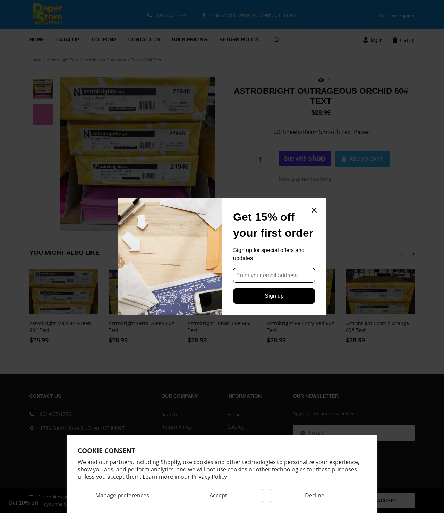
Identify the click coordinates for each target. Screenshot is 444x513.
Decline (314, 495)
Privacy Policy (209, 476)
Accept (218, 495)
